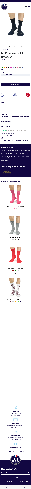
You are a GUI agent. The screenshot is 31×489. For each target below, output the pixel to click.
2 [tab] (12, 46)
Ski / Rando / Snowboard (8, 481)
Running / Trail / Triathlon (22, 481)
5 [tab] (19, 46)
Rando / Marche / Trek (8, 483)
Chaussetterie (4, 49)
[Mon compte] (15, 487)
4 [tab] (16, 46)
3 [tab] (14, 46)
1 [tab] (9, 46)
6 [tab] (21, 46)
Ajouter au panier (15, 84)
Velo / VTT (22, 483)
